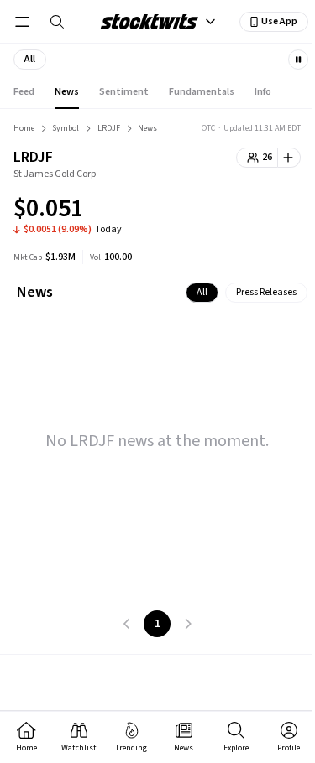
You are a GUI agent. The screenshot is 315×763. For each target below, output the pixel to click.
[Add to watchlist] (289, 158)
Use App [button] (279, 21)
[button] (29, 59)
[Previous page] (126, 623)
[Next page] (187, 623)
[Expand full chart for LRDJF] (254, 211)
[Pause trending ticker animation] (298, 59)
